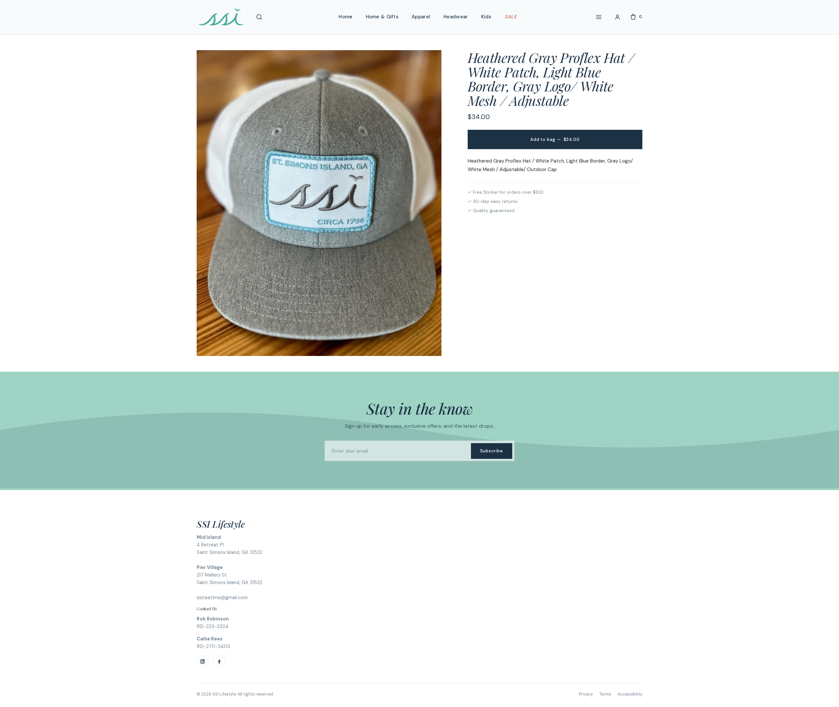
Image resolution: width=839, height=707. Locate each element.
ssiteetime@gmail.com (222, 597)
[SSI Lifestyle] (221, 17)
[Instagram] (202, 661)
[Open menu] (599, 17)
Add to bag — (554, 139)
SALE (511, 16)
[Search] (259, 17)
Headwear (455, 16)
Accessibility (630, 694)
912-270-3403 (213, 646)
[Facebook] (219, 661)
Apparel (421, 16)
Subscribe (491, 451)
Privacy (586, 694)
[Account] (617, 17)
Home (345, 16)
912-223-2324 (212, 626)
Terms (605, 694)
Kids (486, 16)
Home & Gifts (382, 16)
